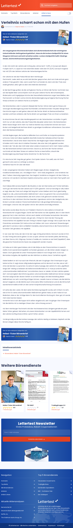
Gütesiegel (60, 525)
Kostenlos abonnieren (35, 439)
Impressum (52, 525)
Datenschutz (42, 525)
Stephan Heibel (19, 27)
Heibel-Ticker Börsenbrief (15, 37)
